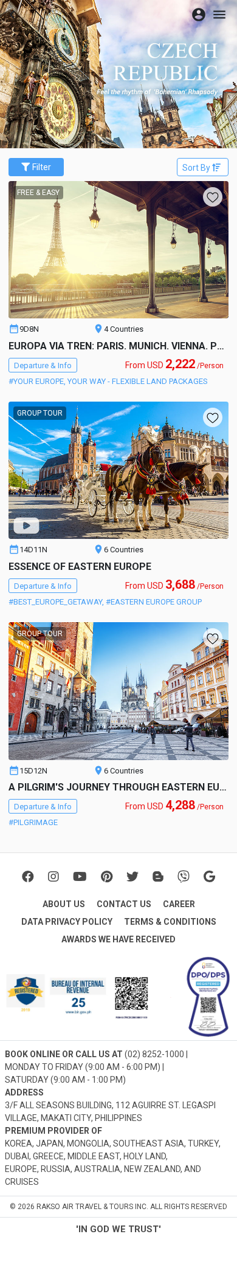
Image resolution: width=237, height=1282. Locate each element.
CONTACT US (124, 904)
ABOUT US (64, 904)
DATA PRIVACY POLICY (66, 922)
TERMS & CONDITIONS (170, 922)
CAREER (179, 904)
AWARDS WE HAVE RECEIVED (118, 939)
